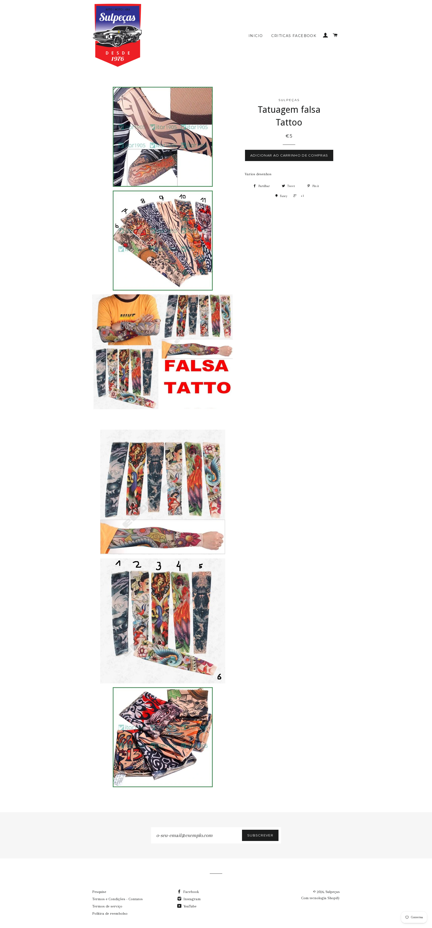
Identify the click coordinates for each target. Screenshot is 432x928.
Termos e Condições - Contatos (117, 899)
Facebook (190, 891)
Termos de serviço (107, 906)
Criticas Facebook (293, 36)
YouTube (189, 906)
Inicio (255, 36)
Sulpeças (333, 891)
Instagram (191, 899)
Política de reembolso (110, 913)
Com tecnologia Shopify (320, 898)
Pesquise (99, 891)
